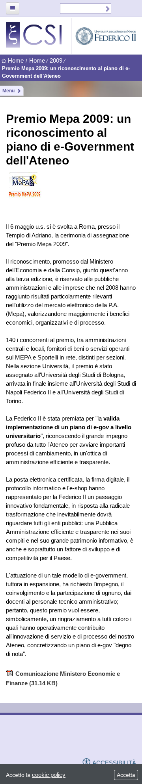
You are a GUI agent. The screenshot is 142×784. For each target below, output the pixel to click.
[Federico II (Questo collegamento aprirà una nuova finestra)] (85, 741)
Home (16, 60)
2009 (56, 60)
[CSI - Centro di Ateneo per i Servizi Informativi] (38, 35)
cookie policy (48, 774)
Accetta (126, 775)
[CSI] (31, 740)
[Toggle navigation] (12, 8)
